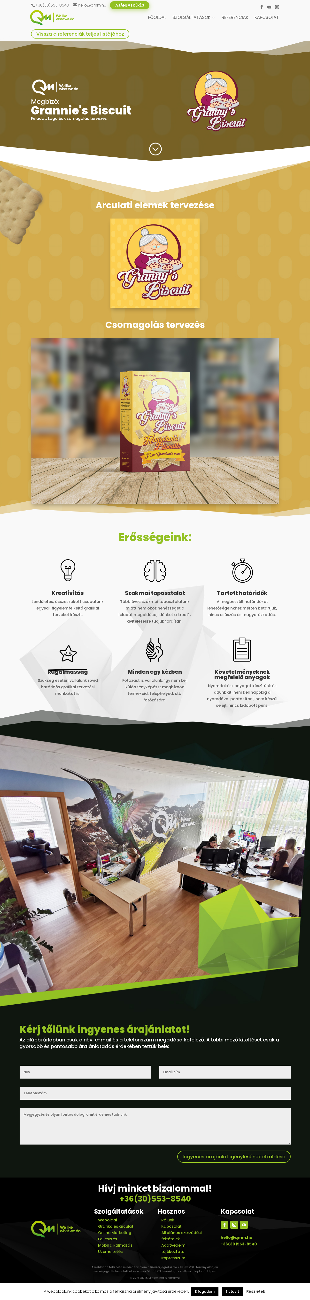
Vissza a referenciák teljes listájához (80, 34)
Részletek (255, 1291)
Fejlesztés (107, 1239)
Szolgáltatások (191, 18)
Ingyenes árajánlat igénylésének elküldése (234, 1156)
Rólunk (167, 1220)
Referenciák (235, 18)
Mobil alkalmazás (115, 1245)
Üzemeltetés (110, 1251)
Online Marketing (114, 1232)
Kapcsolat (267, 18)
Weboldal (107, 1220)
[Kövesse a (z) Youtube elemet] (244, 1225)
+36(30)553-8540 (155, 1198)
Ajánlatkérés (129, 5)
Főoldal (157, 18)
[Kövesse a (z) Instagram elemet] (234, 1225)
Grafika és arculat (115, 1226)
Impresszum (173, 1258)
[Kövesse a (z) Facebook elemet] (224, 1225)
